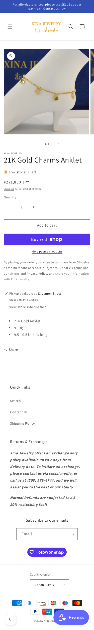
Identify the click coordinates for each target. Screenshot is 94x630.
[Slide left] (36, 143)
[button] (10, 26)
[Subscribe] (71, 534)
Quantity (10, 197)
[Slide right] (58, 143)
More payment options (47, 251)
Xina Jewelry (52, 620)
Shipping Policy (22, 423)
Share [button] (13, 349)
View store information (27, 307)
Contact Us (19, 412)
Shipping (9, 189)
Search (15, 400)
